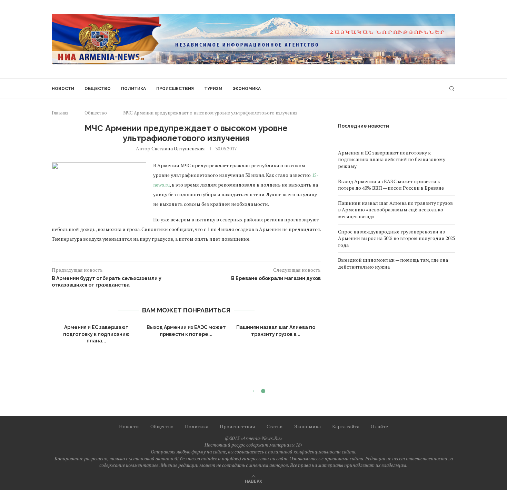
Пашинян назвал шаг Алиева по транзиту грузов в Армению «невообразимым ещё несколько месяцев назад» (395, 210)
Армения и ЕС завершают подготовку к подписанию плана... (96, 333)
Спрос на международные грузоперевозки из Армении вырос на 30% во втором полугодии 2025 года (396, 238)
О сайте (379, 426)
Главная (60, 113)
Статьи (275, 426)
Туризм (213, 88)
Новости (63, 88)
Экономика (247, 88)
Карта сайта (345, 426)
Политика (133, 88)
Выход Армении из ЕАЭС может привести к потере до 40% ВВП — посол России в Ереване (391, 184)
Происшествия (175, 88)
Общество (97, 88)
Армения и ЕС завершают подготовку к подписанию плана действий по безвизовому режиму (391, 159)
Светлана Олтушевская (178, 148)
